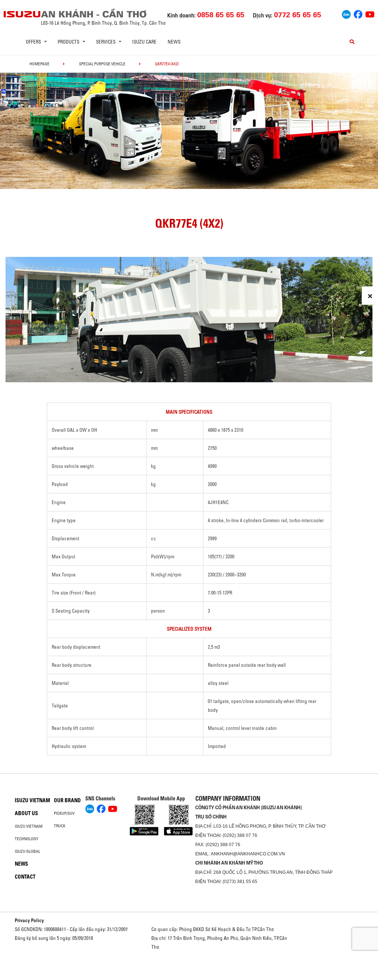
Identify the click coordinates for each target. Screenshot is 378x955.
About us (26, 813)
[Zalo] (346, 13)
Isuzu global (27, 851)
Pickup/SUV (64, 813)
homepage (39, 63)
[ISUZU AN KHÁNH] (22, 14)
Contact (25, 876)
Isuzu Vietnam (32, 800)
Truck (59, 825)
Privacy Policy (29, 920)
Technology (26, 838)
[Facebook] (358, 13)
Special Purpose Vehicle (102, 63)
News (174, 42)
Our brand (67, 800)
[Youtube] (369, 13)
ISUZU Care (144, 42)
